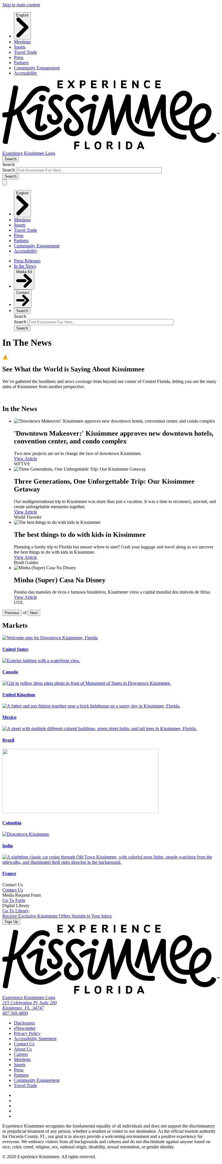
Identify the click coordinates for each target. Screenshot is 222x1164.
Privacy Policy (27, 1033)
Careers (21, 1054)
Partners (21, 62)
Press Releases (27, 260)
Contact (22, 292)
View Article (25, 458)
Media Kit (24, 272)
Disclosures (24, 1023)
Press (18, 57)
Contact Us (12, 889)
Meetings (22, 41)
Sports (19, 47)
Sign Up (11, 922)
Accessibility (25, 73)
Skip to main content (21, 4)
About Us (23, 1049)
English (22, 15)
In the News (25, 266)
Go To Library (15, 910)
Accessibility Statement (35, 1038)
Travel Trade (25, 52)
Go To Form (13, 900)
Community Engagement (37, 67)
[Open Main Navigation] (4, 182)
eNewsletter (25, 1028)
